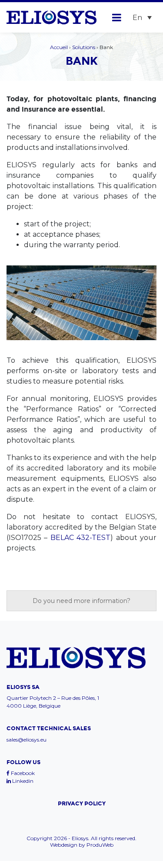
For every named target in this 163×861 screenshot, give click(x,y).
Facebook (22, 773)
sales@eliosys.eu (27, 739)
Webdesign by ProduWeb (81, 845)
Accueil (59, 47)
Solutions (83, 47)
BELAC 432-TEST (80, 537)
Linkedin (22, 781)
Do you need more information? (81, 601)
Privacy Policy (82, 803)
